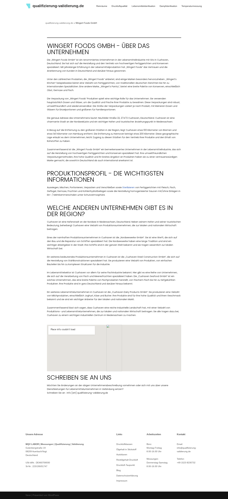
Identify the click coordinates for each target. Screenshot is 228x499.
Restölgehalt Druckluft (127, 460)
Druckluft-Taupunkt (125, 465)
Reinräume (101, 6)
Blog (118, 470)
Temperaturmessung (191, 6)
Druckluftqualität (119, 6)
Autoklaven (121, 454)
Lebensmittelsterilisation (143, 6)
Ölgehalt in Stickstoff (126, 449)
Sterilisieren (128, 187)
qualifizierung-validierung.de (59, 23)
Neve (28, 495)
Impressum (121, 480)
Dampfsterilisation (168, 6)
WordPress (53, 495)
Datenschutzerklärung (127, 475)
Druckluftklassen (124, 444)
